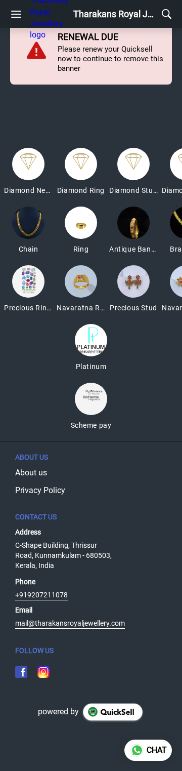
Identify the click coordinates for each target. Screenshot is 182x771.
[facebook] (21, 672)
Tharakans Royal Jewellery (115, 14)
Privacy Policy (40, 490)
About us (31, 472)
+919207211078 (41, 595)
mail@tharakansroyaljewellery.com (70, 623)
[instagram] (43, 672)
